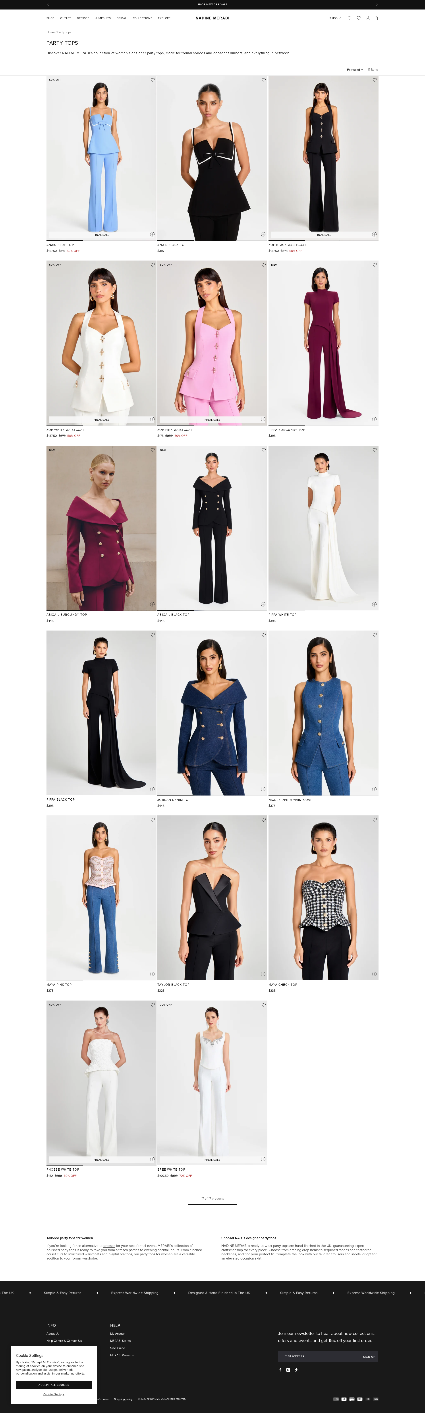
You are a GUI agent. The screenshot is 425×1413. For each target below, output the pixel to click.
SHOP (50, 18)
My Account (118, 1334)
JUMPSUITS (103, 18)
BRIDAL (122, 18)
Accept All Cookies (54, 1385)
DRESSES (83, 18)
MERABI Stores (120, 1341)
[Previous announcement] (48, 4)
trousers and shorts (346, 1254)
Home (50, 32)
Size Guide (117, 1348)
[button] (52, 18)
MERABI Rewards (122, 1355)
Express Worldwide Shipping (117, 1292)
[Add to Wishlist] (153, 80)
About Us (52, 1334)
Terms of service (99, 1399)
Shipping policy (123, 1399)
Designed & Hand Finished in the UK (201, 1292)
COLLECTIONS (142, 18)
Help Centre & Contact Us (64, 1341)
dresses (109, 1245)
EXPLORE (164, 18)
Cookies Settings (53, 1394)
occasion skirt (250, 1258)
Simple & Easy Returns (44, 1292)
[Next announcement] (377, 4)
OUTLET (65, 18)
